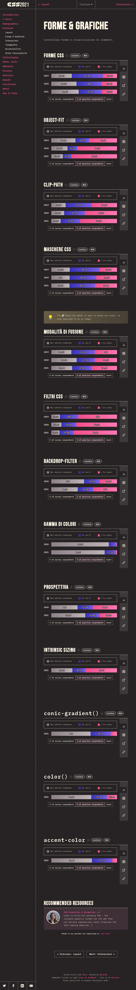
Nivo (85, 975)
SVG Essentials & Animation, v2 (82, 912)
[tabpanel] (86, 80)
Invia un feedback (88, 977)
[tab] (123, 68)
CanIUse (75, 55)
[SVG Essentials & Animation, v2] (53, 917)
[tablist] (123, 83)
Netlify (103, 975)
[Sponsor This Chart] (67, 55)
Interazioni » (102, 954)
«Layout (69, 954)
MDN (85, 55)
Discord (115, 977)
